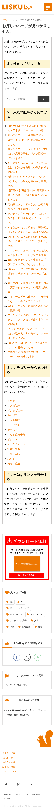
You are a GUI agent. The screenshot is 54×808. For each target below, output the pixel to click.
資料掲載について (10, 798)
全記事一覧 (7, 758)
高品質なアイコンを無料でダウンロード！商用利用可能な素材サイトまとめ (28, 140)
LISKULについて (10, 771)
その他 (11, 400)
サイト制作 (14, 420)
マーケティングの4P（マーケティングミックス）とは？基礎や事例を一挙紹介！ (28, 320)
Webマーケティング (19, 608)
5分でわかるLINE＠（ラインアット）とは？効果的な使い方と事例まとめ (28, 181)
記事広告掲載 (8, 767)
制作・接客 (14, 449)
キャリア (13, 415)
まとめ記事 (14, 405)
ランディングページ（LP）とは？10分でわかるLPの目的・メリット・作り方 (28, 218)
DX (11, 602)
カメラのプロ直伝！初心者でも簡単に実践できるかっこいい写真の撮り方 (28, 287)
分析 (12, 627)
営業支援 (26, 627)
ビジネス (13, 439)
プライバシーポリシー (32, 794)
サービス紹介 (15, 425)
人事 (36, 620)
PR (21, 602)
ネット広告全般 (16, 434)
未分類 (11, 458)
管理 (40, 627)
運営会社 (17, 794)
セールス (13, 429)
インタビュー (15, 410)
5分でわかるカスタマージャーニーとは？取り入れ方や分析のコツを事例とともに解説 (28, 334)
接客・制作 (14, 454)
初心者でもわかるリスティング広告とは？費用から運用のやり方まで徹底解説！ (28, 168)
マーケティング (16, 444)
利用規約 (7, 794)
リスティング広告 (18, 620)
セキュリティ (16, 614)
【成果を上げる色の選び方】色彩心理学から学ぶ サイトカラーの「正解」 (28, 274)
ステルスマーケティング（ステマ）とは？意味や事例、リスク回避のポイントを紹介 (28, 154)
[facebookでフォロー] (16, 657)
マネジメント (36, 614)
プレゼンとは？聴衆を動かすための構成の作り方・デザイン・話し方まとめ (28, 241)
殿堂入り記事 (8, 753)
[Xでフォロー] (27, 657)
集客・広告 (14, 463)
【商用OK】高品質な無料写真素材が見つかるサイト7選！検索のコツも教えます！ (29, 195)
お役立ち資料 (8, 762)
